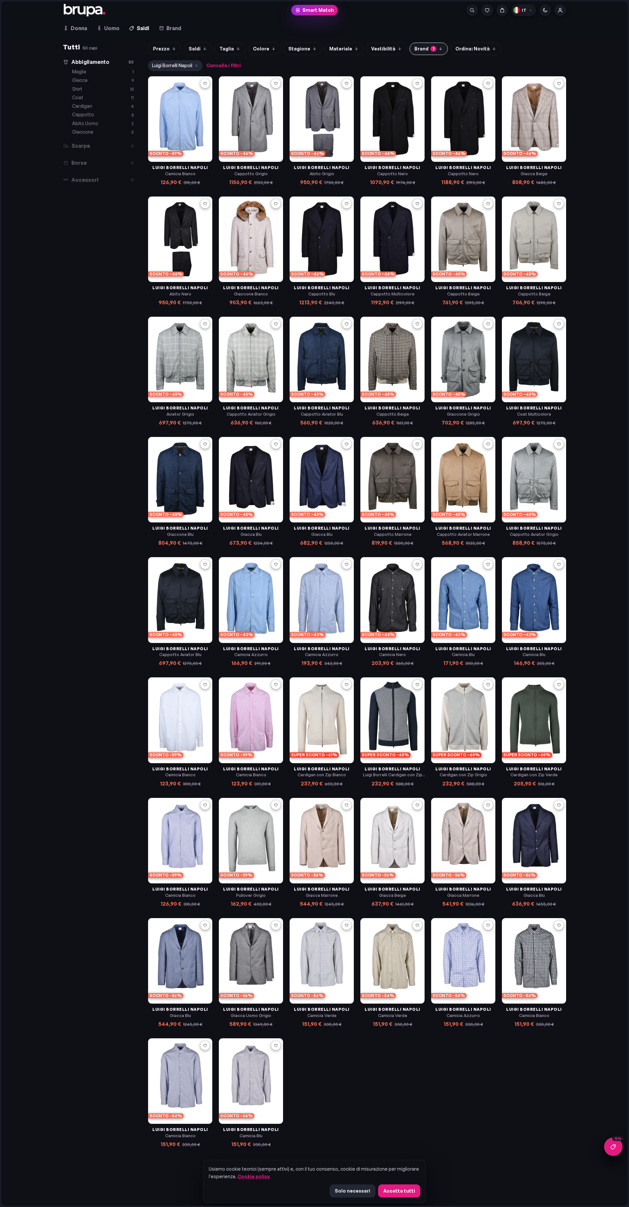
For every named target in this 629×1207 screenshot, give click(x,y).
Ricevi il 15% (314, 123)
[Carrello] (502, 10)
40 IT (247, 723)
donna (283, 89)
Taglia (226, 48)
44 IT (264, 732)
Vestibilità (383, 48)
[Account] (560, 10)
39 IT (232, 723)
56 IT (263, 241)
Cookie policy (254, 1176)
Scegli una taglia (183, 146)
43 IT (247, 732)
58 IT (232, 251)
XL (263, 602)
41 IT (263, 723)
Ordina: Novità (472, 48)
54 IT (530, 130)
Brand (173, 28)
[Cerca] (472, 10)
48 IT (232, 130)
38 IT (177, 732)
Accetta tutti (399, 1191)
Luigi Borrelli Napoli (172, 65)
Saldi (143, 28)
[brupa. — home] (84, 10)
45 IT (161, 130)
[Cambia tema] (545, 10)
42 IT (232, 732)
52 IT (515, 130)
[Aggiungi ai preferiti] (205, 83)
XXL (231, 611)
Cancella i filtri (223, 65)
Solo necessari (352, 1191)
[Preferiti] (487, 10)
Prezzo (161, 48)
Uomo (112, 28)
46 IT (373, 732)
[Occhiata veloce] (205, 94)
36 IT (161, 732)
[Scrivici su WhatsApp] (613, 1147)
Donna (79, 28)
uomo (346, 89)
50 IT (444, 130)
